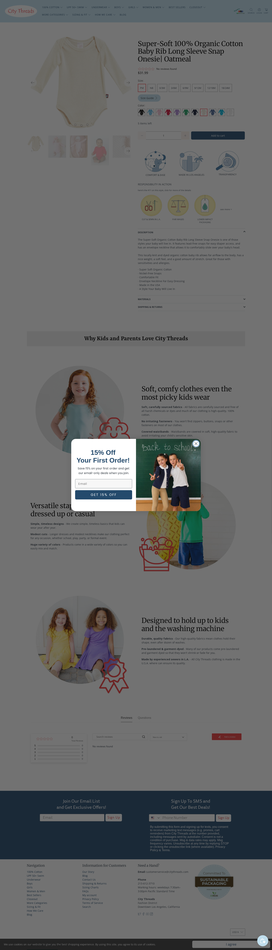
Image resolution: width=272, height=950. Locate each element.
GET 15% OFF (104, 494)
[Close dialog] (196, 443)
